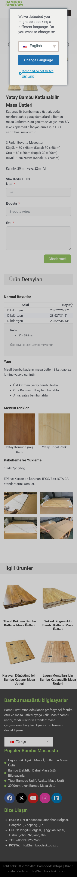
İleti (8, 223)
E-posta (11, 203)
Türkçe (20, 742)
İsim (9, 184)
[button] (68, 13)
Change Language (38, 60)
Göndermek (58, 259)
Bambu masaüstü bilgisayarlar (36, 700)
